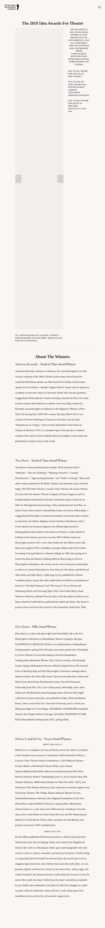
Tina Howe (22, 460)
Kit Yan (37, 739)
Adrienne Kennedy (26, 364)
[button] (18, 179)
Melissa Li (21, 739)
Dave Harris (22, 626)
